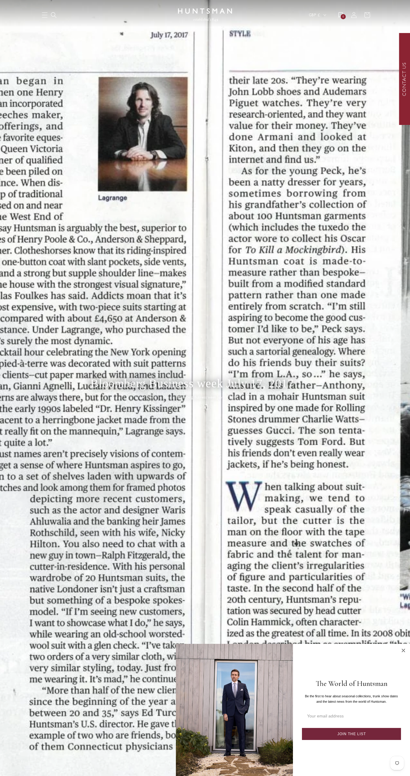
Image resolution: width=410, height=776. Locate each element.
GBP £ (314, 15)
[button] (54, 15)
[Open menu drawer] (45, 15)
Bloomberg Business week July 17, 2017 (206, 397)
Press (167, 397)
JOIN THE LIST (351, 734)
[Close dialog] (403, 650)
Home (151, 397)
